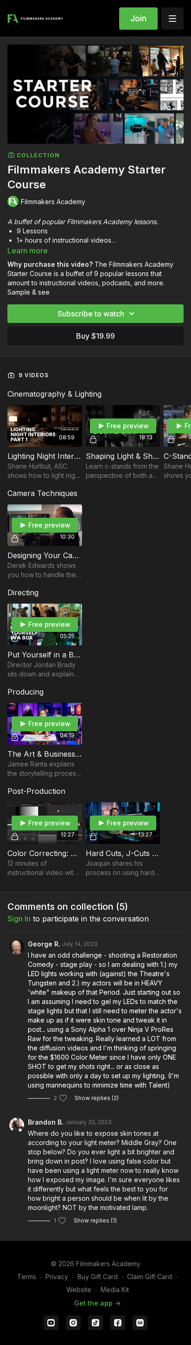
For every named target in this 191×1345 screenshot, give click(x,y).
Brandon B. (46, 1122)
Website (78, 1290)
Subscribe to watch (90, 313)
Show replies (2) (97, 1097)
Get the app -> (97, 1303)
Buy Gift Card (97, 1277)
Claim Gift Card (149, 1277)
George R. (44, 944)
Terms (26, 1277)
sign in (19, 918)
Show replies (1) (95, 1220)
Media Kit (115, 1290)
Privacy (56, 1277)
